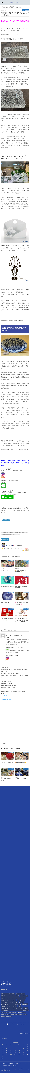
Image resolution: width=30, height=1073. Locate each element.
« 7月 (2, 1058)
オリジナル (3, 998)
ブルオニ (21, 1002)
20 (15, 1052)
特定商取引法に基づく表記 (13, 1063)
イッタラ (8, 995)
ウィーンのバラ (15, 995)
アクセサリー (12, 993)
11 (6, 1050)
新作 (25, 1012)
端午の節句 (8, 1016)
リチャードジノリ (5, 1008)
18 (6, 1052)
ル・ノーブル (19, 1008)
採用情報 (5, 1065)
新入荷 (2, 1014)
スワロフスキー (20, 1000)
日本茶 (20, 1014)
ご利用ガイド (3, 1063)
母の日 (24, 1014)
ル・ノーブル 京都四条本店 (14, 635)
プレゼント (24, 1004)
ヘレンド (3, 1006)
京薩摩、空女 (26, 1010)
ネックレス (10, 1002)
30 (27, 1054)
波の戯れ (3, 1016)
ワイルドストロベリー (6, 1010)
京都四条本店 (7, 519)
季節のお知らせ (12, 1012)
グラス (6, 1000)
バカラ (16, 1002)
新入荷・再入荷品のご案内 (11, 1014)
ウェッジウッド (23, 995)
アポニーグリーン (20, 993)
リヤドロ (12, 1008)
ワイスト (25, 1008)
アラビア (3, 995)
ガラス (8, 998)
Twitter (4, 743)
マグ (19, 1006)
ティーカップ (4, 1002)
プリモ (10, 1004)
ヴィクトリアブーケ (16, 1010)
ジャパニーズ (13, 1000)
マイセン (15, 1006)
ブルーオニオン (4, 1004)
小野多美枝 (19, 1012)
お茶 (2, 993)
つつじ (5, 993)
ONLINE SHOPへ (24, 1033)
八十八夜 (3, 1012)
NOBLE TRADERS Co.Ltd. (13, 1065)
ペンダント (8, 1006)
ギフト (2, 1000)
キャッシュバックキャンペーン (19, 998)
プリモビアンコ (17, 1004)
